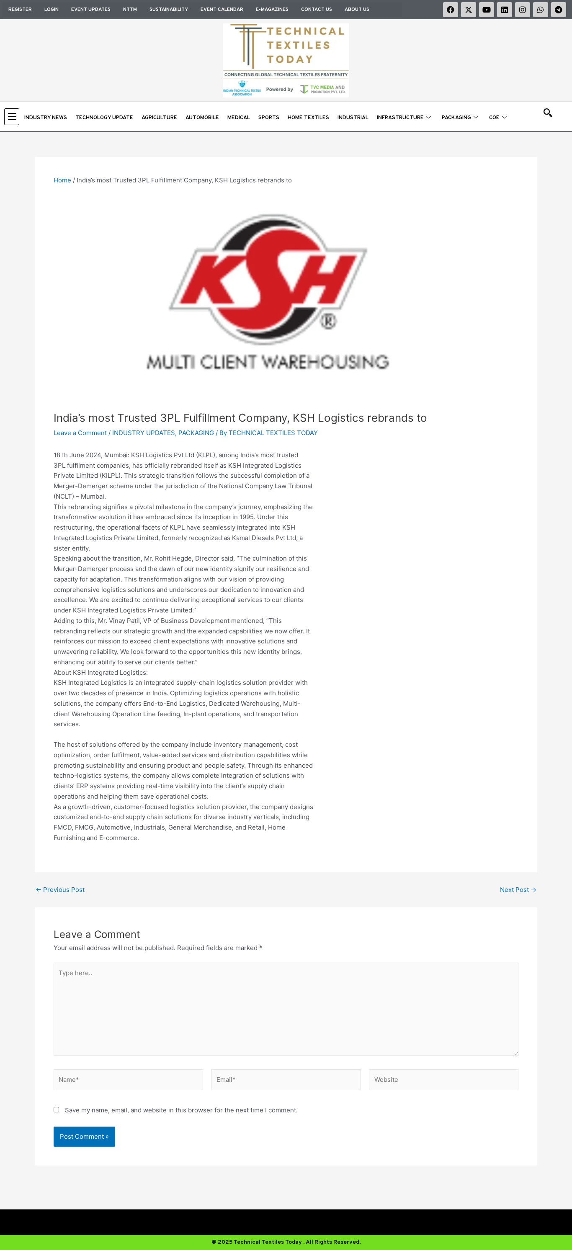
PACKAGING (456, 118)
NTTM (130, 9)
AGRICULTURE (159, 118)
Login (51, 9)
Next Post (518, 889)
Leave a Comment (80, 433)
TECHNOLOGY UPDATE (104, 118)
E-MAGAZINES (272, 9)
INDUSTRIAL (353, 118)
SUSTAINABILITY (168, 9)
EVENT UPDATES (91, 9)
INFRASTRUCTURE (400, 118)
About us (357, 9)
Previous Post (60, 889)
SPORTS (268, 118)
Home (62, 180)
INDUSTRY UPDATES (143, 433)
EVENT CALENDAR (222, 9)
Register (20, 9)
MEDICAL (238, 118)
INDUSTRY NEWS (45, 118)
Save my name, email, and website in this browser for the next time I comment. (181, 1110)
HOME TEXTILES (308, 118)
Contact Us (316, 9)
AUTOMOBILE (202, 118)
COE (494, 118)
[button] (12, 116)
